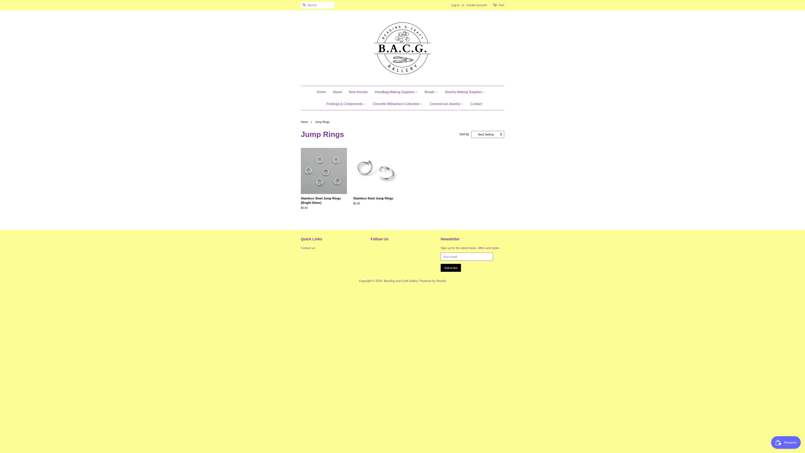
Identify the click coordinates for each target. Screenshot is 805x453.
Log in (455, 5)
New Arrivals (358, 92)
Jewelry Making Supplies (464, 92)
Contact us (308, 248)
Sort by (464, 134)
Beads (430, 92)
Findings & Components (344, 104)
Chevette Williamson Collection (396, 104)
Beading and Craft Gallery (401, 280)
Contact (476, 104)
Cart (501, 5)
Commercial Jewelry (445, 104)
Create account (476, 5)
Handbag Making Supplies (395, 92)
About (337, 92)
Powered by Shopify (433, 280)
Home (321, 92)
